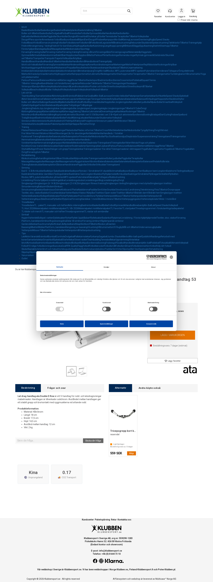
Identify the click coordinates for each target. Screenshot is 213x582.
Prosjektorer (90, 121)
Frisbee (100, 39)
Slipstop (126, 249)
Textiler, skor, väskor (31, 192)
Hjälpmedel (151, 218)
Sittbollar (91, 164)
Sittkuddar (101, 164)
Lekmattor (96, 74)
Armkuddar (38, 171)
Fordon (42, 105)
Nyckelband (69, 224)
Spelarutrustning (160, 42)
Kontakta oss (124, 519)
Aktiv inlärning (75, 205)
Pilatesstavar (34, 130)
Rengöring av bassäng (76, 227)
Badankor (36, 196)
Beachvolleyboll (38, 89)
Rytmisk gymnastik (145, 55)
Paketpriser (138, 64)
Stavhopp (165, 46)
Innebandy (27, 71)
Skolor (25, 249)
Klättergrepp (36, 111)
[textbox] (49, 440)
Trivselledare (28, 202)
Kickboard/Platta (69, 189)
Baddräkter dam (41, 174)
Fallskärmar (82, 96)
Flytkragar (154, 174)
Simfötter (102, 189)
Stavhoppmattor (125, 74)
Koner (91, 64)
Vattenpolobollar (139, 196)
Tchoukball (165, 243)
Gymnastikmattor (45, 74)
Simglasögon (28, 183)
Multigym (32, 149)
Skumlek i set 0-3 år (85, 114)
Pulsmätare (150, 71)
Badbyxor (65, 39)
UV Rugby (118, 227)
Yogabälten (188, 149)
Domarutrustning (49, 42)
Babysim (42, 186)
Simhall (25, 214)
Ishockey (36, 124)
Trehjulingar (74, 105)
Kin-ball (103, 71)
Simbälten (164, 174)
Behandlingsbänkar (46, 158)
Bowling (147, 114)
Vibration (123, 121)
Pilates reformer (85, 130)
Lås (62, 224)
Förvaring (26, 52)
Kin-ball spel (135, 236)
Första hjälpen (28, 49)
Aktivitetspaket (59, 96)
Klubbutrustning (117, 177)
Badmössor (49, 189)
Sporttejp (85, 49)
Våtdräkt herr (153, 192)
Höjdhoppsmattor (63, 74)
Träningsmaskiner (97, 158)
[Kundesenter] (170, 11)
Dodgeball (57, 33)
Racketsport (92, 80)
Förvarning (47, 64)
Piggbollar (52, 36)
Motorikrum (27, 114)
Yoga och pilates (147, 142)
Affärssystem (120, 579)
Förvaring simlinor (91, 221)
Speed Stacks (162, 39)
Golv (39, 152)
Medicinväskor (73, 49)
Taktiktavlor (174, 42)
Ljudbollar (145, 102)
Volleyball (183, 243)
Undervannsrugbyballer (150, 227)
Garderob (26, 224)
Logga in (181, 11)
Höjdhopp (78, 46)
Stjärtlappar (74, 124)
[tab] (28, 388)
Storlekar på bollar (96, 36)
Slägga (136, 46)
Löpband (105, 146)
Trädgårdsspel (29, 117)
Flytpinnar (67, 199)
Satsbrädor (159, 55)
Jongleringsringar (116, 108)
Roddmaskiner (79, 146)
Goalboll (121, 243)
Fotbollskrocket (96, 246)
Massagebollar (38, 161)
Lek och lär (27, 92)
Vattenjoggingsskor (131, 199)
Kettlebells (115, 130)
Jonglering (27, 108)
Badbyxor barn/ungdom (154, 171)
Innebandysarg (86, 71)
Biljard (81, 39)
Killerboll (126, 236)
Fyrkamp (94, 236)
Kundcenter (88, 519)
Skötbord (85, 224)
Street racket (80, 239)
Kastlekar (58, 99)
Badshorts (171, 171)
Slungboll (72, 36)
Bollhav (36, 114)
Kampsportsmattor (81, 74)
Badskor (98, 174)
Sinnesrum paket (104, 121)
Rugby (153, 39)
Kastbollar (121, 33)
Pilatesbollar (71, 130)
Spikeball (183, 96)
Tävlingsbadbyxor (185, 171)
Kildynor (78, 158)
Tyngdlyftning (147, 130)
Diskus (71, 46)
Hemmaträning (29, 139)
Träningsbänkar (76, 149)
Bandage (39, 49)
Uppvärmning (122, 239)
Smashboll (48, 239)
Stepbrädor (131, 136)
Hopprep (84, 64)
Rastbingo (156, 236)
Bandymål (38, 86)
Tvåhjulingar (86, 105)
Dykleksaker (54, 196)
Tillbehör (97, 30)
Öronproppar (174, 189)
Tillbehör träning (30, 83)
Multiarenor (61, 67)
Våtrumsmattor (193, 74)
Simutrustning (29, 189)
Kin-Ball (118, 39)
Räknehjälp (93, 177)
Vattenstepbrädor (150, 199)
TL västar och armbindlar (96, 211)
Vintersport (27, 86)
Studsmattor (106, 117)
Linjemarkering (135, 67)
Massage (26, 161)
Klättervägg (65, 80)
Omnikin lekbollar (120, 96)
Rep (146, 64)
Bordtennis (114, 80)
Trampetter (39, 58)
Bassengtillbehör (30, 227)
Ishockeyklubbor (50, 86)
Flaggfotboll (83, 246)
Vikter (128, 142)
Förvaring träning (70, 52)
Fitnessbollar (75, 33)
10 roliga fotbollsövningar (40, 246)
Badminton (103, 80)
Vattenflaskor (72, 192)
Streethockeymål (135, 86)
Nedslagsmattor (109, 74)
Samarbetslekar (148, 96)
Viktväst (164, 130)
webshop (135, 579)
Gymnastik (27, 55)
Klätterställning (47, 114)
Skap (77, 224)
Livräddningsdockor (75, 180)
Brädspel (155, 114)
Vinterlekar (27, 124)
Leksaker (84, 117)
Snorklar (111, 189)
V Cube (137, 108)
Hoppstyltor (163, 99)
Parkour (98, 55)
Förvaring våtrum (87, 52)
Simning (26, 167)
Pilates (25, 130)
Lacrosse (134, 39)
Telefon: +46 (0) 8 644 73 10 (107, 554)
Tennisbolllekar (108, 239)
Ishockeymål (64, 86)
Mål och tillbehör (131, 227)
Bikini (51, 174)
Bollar (39, 64)
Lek (153, 205)
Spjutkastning (146, 46)
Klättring (26, 111)
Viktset (52, 133)
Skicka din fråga (93, 440)
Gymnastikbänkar (61, 64)
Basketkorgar (47, 30)
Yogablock (169, 149)
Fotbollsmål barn (124, 246)
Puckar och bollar (98, 86)
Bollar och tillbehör (31, 33)
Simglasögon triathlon (161, 183)
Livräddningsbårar (56, 180)
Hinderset (75, 64)
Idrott (24, 27)
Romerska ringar (127, 55)
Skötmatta (114, 171)
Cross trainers (37, 146)
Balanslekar (131, 99)
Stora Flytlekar (97, 196)
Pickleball (137, 80)
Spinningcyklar (93, 146)
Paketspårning (102, 519)
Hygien (25, 218)
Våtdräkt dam (140, 192)
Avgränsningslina (57, 221)
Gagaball (103, 236)
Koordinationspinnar (104, 64)
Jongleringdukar (52, 108)
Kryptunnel (60, 114)
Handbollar (111, 33)
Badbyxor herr (136, 171)
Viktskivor (44, 133)
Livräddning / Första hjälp (133, 218)
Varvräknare (162, 71)
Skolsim (50, 186)
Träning (25, 127)
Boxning (102, 243)
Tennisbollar (111, 36)
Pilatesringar (59, 130)
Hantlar (123, 130)
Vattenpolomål (154, 196)
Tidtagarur (173, 71)
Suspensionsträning (147, 136)
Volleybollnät (84, 89)
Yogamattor (158, 149)
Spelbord (182, 114)
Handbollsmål (79, 61)
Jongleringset (83, 108)
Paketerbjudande (59, 124)
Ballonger (44, 102)
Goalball (91, 96)
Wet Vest (134, 249)
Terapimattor (139, 74)
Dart (87, 39)
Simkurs (58, 186)
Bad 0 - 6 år (27, 171)
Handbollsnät (92, 61)
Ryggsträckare (82, 161)
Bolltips (83, 243)
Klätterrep (57, 111)
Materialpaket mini (43, 208)
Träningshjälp (195, 42)
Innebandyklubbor (56, 71)
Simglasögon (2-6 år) (66, 183)
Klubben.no (122, 569)
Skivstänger (61, 133)
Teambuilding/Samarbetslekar (37, 96)
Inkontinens (107, 199)
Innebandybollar (40, 71)
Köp (172, 335)
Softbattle (161, 96)
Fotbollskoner (72, 42)
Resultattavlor (83, 67)
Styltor (181, 99)
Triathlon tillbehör (124, 192)
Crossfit (106, 130)
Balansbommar (48, 55)
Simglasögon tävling (116, 183)
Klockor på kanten (55, 177)
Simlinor (45, 221)
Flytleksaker (72, 196)
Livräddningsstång (94, 180)
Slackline (173, 99)
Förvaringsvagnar (119, 52)
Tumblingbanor (177, 74)
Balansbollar (46, 136)
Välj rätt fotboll (164, 246)
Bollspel (44, 196)
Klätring (126, 39)
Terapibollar (123, 36)
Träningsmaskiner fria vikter (97, 149)
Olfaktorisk (78, 121)
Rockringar (114, 55)
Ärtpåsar (77, 58)
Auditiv (50, 121)
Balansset (45, 80)
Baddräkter (64, 171)
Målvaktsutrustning (121, 42)
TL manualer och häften (56, 205)
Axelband (42, 83)
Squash (145, 80)
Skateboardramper (99, 67)
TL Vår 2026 (72, 208)
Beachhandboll (37, 61)
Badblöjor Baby (51, 171)
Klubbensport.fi (145, 569)
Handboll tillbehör (53, 61)
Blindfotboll (76, 102)
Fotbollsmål (85, 42)
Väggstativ (146, 52)
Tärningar (95, 99)
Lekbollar (29, 36)
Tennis (152, 80)
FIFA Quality (71, 246)
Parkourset (34, 80)
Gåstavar (60, 164)
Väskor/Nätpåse (87, 192)
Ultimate (174, 243)
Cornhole (60, 236)
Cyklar (25, 105)
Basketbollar (34, 30)
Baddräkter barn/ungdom (81, 174)
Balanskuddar (59, 136)
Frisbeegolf (111, 243)
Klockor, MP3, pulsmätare (119, 71)
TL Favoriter (116, 208)
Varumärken (28, 255)
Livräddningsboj (110, 180)
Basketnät (59, 30)
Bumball (52, 236)
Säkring (77, 111)
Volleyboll (26, 89)
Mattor (91, 55)
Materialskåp (134, 52)
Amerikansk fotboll (51, 39)
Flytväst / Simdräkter (89, 171)
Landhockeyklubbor (80, 86)
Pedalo (156, 161)
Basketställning (85, 30)
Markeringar (120, 64)
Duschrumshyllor (46, 224)
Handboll (26, 61)
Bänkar (34, 224)
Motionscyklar (51, 146)
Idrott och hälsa (29, 64)
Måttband (128, 46)
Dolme (58, 189)
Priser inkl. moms (189, 20)
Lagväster (106, 42)
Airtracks (36, 55)
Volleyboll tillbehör (99, 89)
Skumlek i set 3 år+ (104, 114)
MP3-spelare (138, 71)
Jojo (41, 108)
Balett (59, 55)
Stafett (156, 46)
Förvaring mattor (54, 52)
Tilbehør (148, 86)
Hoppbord (83, 55)
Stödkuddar (68, 158)
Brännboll (71, 96)
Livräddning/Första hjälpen (35, 180)
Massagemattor (67, 161)
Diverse (39, 99)
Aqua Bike (40, 199)
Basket (25, 30)
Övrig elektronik (186, 71)
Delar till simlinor (74, 221)
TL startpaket (129, 208)
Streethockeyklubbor (117, 86)
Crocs (52, 192)
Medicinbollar (40, 36)
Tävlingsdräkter (61, 174)
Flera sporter (35, 39)
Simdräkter (143, 174)
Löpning (119, 46)
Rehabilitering (28, 155)
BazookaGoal (59, 246)
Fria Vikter (26, 133)
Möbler (41, 227)
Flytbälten (173, 174)
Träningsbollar (118, 142)
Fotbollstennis (139, 246)
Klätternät (55, 80)
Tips (24, 233)
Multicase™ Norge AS (165, 579)
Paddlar (93, 189)
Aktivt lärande (28, 99)
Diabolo (35, 108)
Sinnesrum (27, 121)
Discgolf (25, 39)
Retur (114, 519)
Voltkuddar (67, 58)
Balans (122, 99)
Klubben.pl (170, 569)
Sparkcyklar (62, 105)
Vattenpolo (109, 196)
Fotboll (25, 42)
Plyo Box (109, 136)
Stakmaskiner (65, 146)
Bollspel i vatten (45, 218)
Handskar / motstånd (91, 199)
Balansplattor (72, 136)
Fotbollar (85, 33)
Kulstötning (98, 46)
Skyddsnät (146, 42)
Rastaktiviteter (35, 249)
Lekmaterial (95, 111)
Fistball (65, 33)
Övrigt (97, 71)
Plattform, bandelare (55, 227)
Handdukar (60, 192)
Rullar (149, 149)
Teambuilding (94, 239)
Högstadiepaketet (175, 208)
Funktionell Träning (31, 136)
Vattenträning (28, 199)
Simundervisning (30, 186)
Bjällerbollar (65, 102)
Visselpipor (131, 83)
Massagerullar (52, 161)
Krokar (57, 224)
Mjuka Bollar (156, 102)
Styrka (25, 149)
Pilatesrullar (47, 130)
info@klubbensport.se (110, 550)
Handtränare (71, 164)
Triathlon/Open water (105, 192)
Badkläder (77, 249)
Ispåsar (47, 49)
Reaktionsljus (119, 136)
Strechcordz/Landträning (127, 189)
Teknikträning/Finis (149, 189)
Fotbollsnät (96, 42)
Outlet (25, 258)
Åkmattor (84, 124)
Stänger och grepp (59, 149)
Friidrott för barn (59, 46)
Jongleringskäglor (99, 108)
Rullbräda (164, 161)
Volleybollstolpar (70, 89)
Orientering (144, 39)
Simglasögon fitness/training (91, 183)
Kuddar (85, 158)
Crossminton (126, 80)
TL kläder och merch (31, 211)
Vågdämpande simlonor (112, 221)
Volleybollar (143, 36)
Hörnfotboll (151, 246)
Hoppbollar (109, 102)
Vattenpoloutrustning (89, 230)
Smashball (82, 36)
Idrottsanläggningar (31, 67)
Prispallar (71, 67)
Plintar (105, 55)
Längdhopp (109, 46)
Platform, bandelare (31, 221)
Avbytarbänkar (48, 67)
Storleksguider (64, 249)
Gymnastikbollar (98, 33)
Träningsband (164, 136)
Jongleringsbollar (123, 102)
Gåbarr (59, 158)
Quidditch (146, 236)
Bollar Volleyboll (54, 89)
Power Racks (43, 149)
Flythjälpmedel (109, 174)
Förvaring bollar (38, 52)
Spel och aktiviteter (123, 114)
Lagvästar (75, 83)
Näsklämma (84, 189)
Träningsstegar (118, 83)
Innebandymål (72, 71)
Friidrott (25, 46)
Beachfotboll (34, 42)
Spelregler (144, 249)
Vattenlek (105, 99)
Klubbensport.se (72, 569)
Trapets (58, 58)
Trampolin (50, 58)
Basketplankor (71, 30)
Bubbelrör (59, 121)
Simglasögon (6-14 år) (45, 183)
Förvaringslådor (103, 52)
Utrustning (92, 227)
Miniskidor (46, 124)
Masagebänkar (58, 49)
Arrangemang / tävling (40, 46)
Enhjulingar (152, 99)
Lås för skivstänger (76, 133)
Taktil (116, 121)
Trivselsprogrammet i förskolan (151, 208)
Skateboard (51, 105)
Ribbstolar (152, 64)
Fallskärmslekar (82, 236)
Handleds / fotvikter (113, 133)
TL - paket (39, 205)
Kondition (26, 146)
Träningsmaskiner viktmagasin (126, 149)
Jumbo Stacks (114, 236)
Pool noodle (84, 196)
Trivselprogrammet (74, 211)
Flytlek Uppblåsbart (80, 218)
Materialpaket (60, 208)
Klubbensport (31, 269)
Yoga (144, 149)
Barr (64, 55)
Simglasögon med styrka (138, 183)
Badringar (133, 174)
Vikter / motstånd (167, 199)
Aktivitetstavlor (39, 121)
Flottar (63, 196)
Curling (167, 114)
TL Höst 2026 (28, 208)
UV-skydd (104, 171)
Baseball (74, 39)
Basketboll (54, 102)
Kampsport (109, 39)
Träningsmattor (162, 74)
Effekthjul (68, 121)
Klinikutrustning (29, 158)
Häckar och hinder (56, 83)
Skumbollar (62, 36)
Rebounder (136, 42)
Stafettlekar (68, 239)
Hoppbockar (72, 55)
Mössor (118, 196)
